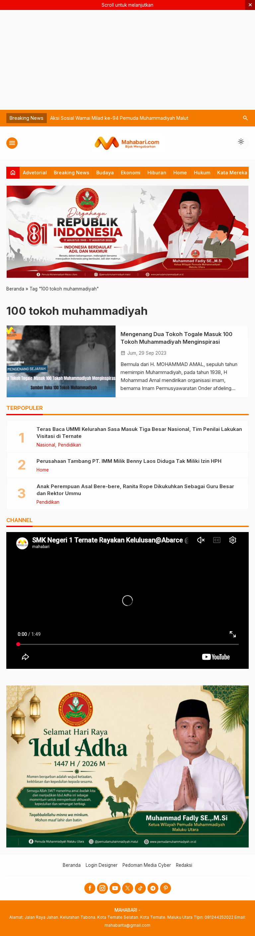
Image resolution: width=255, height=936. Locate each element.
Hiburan (156, 172)
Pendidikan (69, 445)
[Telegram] (152, 888)
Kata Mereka (232, 172)
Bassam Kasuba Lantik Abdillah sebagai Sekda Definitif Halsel (118, 118)
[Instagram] (102, 888)
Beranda (72, 865)
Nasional (46, 445)
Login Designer (102, 865)
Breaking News (71, 172)
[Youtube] (115, 888)
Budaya (105, 172)
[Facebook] (89, 888)
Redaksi (184, 865)
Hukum (202, 172)
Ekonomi (130, 172)
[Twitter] (127, 888)
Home (180, 172)
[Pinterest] (165, 888)
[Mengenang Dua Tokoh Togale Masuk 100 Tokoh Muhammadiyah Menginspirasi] (61, 361)
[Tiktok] (140, 888)
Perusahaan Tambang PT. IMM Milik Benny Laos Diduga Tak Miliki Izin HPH (129, 461)
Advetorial (35, 172)
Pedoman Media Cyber (147, 865)
